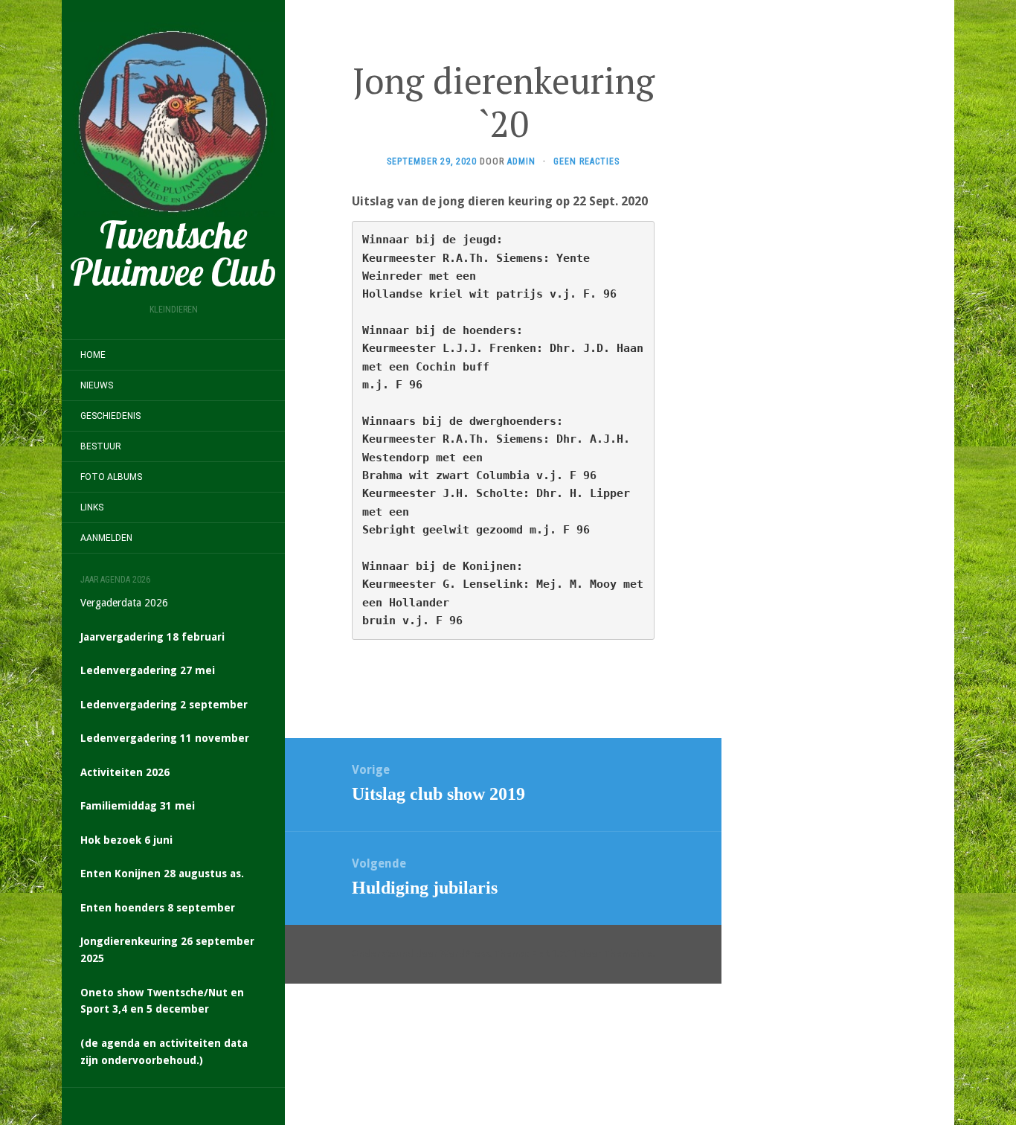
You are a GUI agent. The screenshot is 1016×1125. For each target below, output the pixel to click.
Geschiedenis (110, 416)
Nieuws (96, 385)
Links (91, 507)
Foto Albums (111, 477)
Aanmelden (106, 538)
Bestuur (100, 446)
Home (93, 355)
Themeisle (628, 954)
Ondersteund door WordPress (420, 954)
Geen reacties (586, 161)
